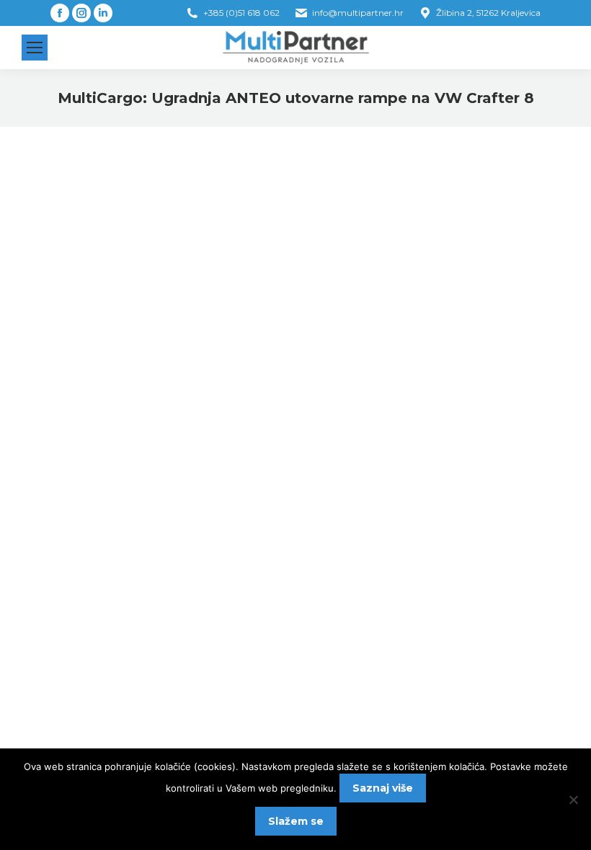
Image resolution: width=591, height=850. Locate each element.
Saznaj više (382, 788)
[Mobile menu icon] (35, 48)
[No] (573, 799)
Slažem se (296, 821)
